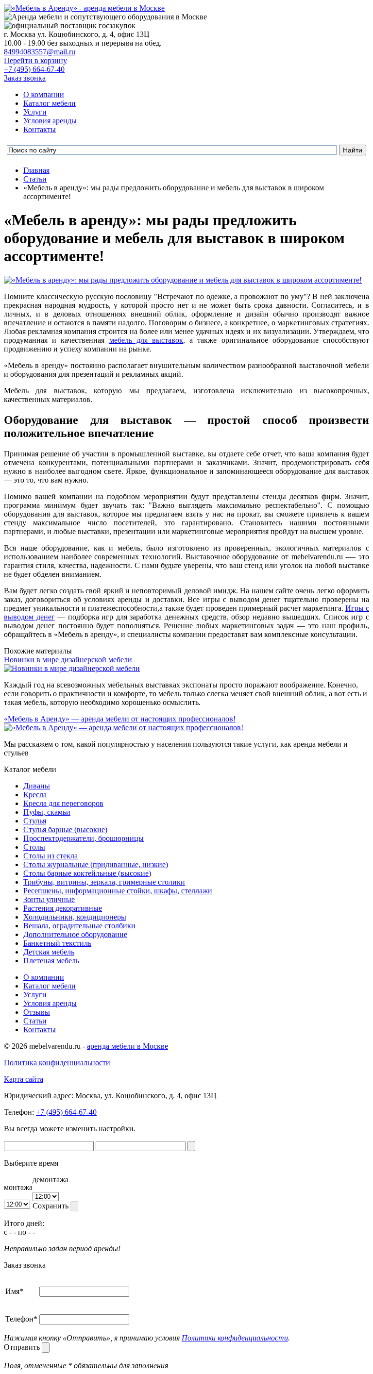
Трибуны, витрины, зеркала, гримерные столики (104, 882)
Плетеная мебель (51, 960)
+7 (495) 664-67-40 (34, 69)
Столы (34, 847)
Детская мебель (48, 952)
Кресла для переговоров (63, 803)
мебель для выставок (146, 340)
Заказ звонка (25, 78)
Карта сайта (23, 1079)
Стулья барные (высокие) (65, 829)
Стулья (34, 821)
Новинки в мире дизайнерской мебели (68, 659)
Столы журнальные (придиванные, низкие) (95, 864)
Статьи (35, 1021)
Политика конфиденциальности (57, 1062)
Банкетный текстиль (57, 943)
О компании (43, 94)
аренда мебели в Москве (127, 1046)
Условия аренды (50, 121)
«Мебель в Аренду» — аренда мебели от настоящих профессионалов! (120, 719)
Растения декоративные (62, 908)
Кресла (35, 794)
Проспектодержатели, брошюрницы (83, 838)
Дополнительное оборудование (75, 934)
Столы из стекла (50, 856)
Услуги (35, 112)
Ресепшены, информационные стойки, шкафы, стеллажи (117, 891)
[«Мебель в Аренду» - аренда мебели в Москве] (84, 8)
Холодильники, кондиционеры (74, 917)
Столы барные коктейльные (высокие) (87, 873)
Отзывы (36, 1012)
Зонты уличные (49, 899)
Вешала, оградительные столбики (79, 926)
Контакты (39, 129)
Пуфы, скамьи (46, 812)
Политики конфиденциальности (235, 1338)
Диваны (36, 786)
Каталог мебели (49, 103)
